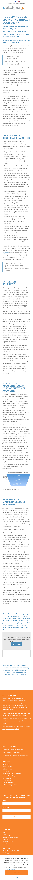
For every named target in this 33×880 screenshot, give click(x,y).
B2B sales (5, 771)
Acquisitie (5, 764)
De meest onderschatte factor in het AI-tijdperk (13, 749)
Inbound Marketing (8, 776)
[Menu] (28, 8)
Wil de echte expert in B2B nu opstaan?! (11, 752)
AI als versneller (7, 767)
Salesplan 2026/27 (8, 782)
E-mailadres (6, 807)
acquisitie (5, 253)
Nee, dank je (16, 877)
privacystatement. (9, 869)
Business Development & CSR (11, 773)
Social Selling (6, 780)
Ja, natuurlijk (16, 873)
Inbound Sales (7, 778)
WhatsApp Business (8, 853)
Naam (4, 800)
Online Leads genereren (9, 785)
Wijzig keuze (16, 644)
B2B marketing (7, 769)
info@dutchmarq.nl (20, 3)
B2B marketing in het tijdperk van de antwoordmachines (15, 755)
